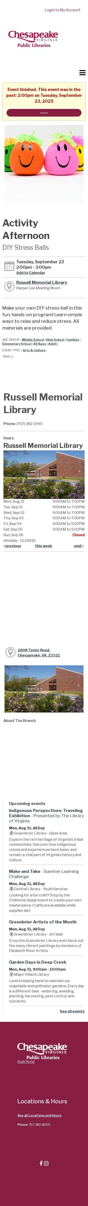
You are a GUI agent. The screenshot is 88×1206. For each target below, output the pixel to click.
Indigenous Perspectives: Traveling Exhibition (46, 815)
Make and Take (44, 874)
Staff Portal (26, 1062)
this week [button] (43, 546)
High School (55, 339)
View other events (44, 112)
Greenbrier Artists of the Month (42, 922)
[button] (82, 73)
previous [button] (13, 546)
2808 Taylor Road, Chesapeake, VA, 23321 (39, 652)
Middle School (33, 339)
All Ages (39, 343)
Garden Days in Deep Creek (38, 962)
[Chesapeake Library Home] (33, 38)
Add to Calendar (30, 273)
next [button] (78, 546)
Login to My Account (62, 10)
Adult (52, 343)
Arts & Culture (34, 350)
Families (72, 339)
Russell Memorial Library (41, 282)
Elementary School (16, 343)
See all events (72, 1011)
